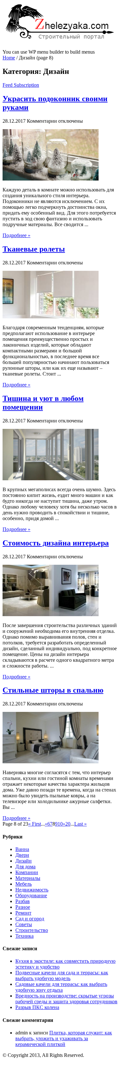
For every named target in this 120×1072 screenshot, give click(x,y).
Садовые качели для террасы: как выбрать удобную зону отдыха (61, 987)
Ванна (22, 849)
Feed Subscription (21, 85)
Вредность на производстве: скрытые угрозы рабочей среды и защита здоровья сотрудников (66, 998)
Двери (22, 855)
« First (34, 824)
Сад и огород (29, 918)
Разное (22, 907)
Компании (26, 872)
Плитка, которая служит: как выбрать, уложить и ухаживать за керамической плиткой (63, 1038)
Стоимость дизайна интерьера (56, 543)
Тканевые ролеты (34, 249)
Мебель (23, 884)
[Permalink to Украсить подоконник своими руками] (51, 179)
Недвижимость (31, 889)
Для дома (25, 866)
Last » (80, 824)
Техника (24, 936)
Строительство (31, 930)
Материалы (27, 878)
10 (60, 824)
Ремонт (23, 913)
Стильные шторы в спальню (53, 690)
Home (9, 57)
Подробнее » (16, 235)
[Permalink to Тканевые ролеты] (51, 316)
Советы (23, 924)
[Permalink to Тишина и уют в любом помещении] (51, 478)
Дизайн (23, 861)
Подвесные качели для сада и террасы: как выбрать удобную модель (61, 975)
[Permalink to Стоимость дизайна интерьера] (51, 614)
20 (67, 824)
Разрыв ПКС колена (37, 1007)
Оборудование (31, 895)
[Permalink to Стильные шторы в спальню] (51, 761)
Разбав (22, 901)
